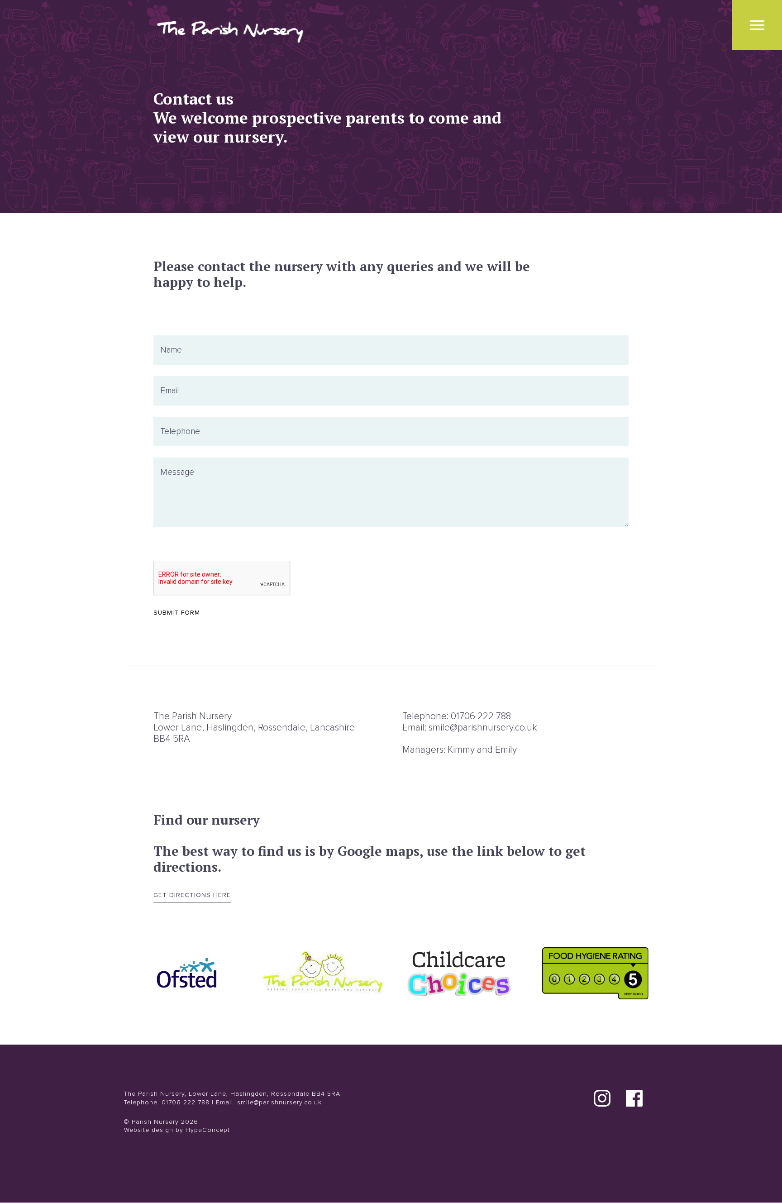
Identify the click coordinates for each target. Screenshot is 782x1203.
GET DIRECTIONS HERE (192, 895)
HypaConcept (208, 1130)
